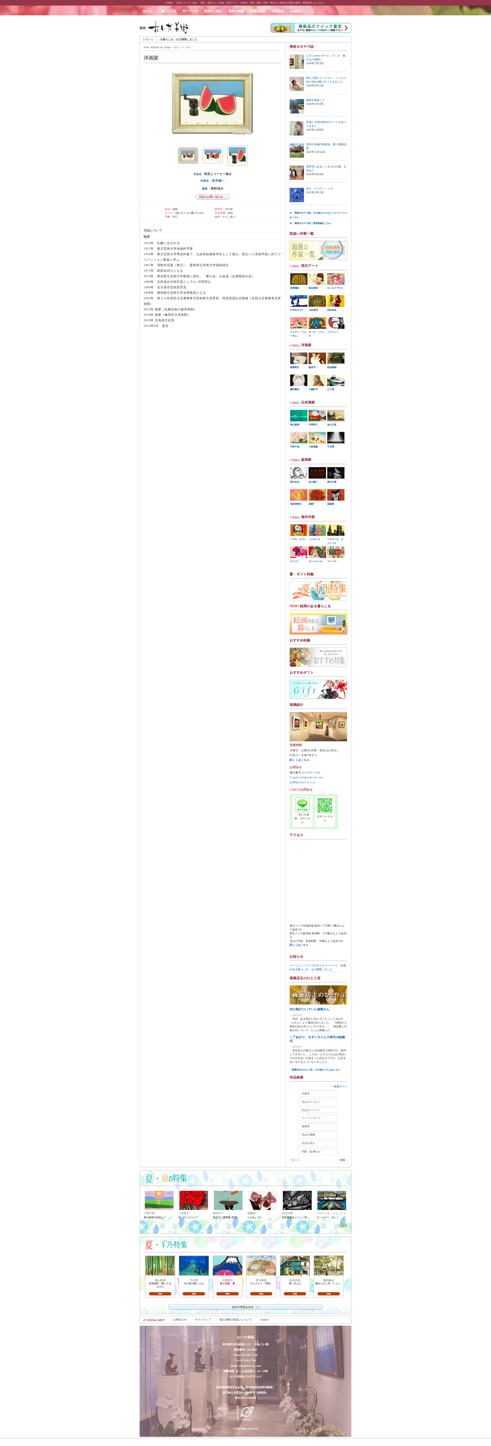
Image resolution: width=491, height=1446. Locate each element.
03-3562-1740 (311, 772)
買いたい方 (168, 11)
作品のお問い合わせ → (213, 196)
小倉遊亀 (313, 446)
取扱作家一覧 (156, 47)
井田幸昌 (331, 310)
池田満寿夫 (296, 504)
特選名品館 (257, 11)
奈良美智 (313, 288)
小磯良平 (313, 389)
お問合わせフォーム (303, 782)
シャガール (314, 539)
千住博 (330, 446)
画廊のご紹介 (213, 11)
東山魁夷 (294, 424)
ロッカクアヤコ (335, 288)
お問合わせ (180, 1319)
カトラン (294, 561)
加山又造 (331, 424)
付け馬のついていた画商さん (310, 1009)
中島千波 (294, 446)
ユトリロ (331, 561)
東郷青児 (294, 367)
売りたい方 (190, 11)
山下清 (330, 389)
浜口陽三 (313, 482)
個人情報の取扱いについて (236, 1319)
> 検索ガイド (339, 1086)
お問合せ (278, 11)
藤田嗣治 (294, 389)
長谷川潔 (331, 482)
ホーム (149, 11)
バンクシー (333, 332)
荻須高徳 (331, 367)
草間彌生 (294, 288)
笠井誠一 (168, 47)
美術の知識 (236, 11)
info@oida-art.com (311, 777)
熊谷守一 (313, 367)
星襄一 (312, 504)
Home (146, 47)
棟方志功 (294, 482)
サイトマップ (203, 1319)
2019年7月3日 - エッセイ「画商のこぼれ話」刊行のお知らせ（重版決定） (241, 39)
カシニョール (315, 561)
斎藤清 (330, 504)
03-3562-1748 (248, 1360)
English (295, 11)
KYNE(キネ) (296, 310)
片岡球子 (313, 424)
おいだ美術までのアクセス (245, 1376)
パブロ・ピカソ (298, 539)
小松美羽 (313, 310)
